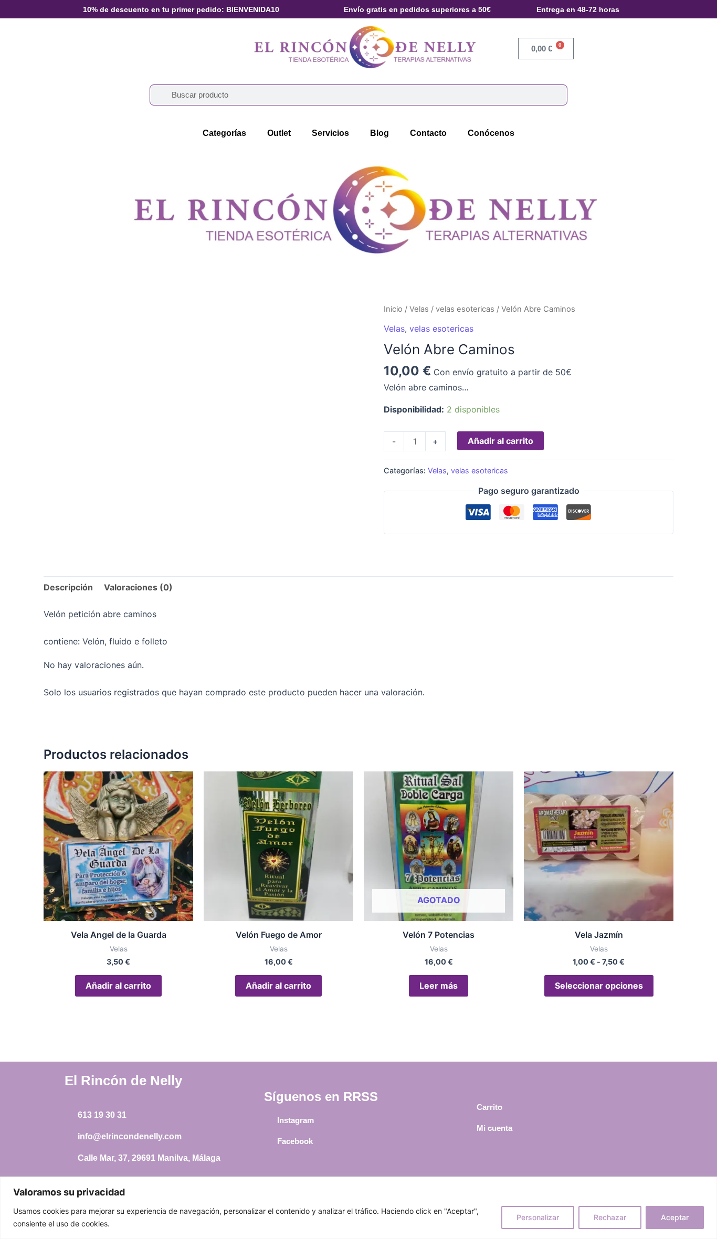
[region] (358, 1208)
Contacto (428, 133)
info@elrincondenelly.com (130, 1136)
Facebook (295, 1141)
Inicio (393, 309)
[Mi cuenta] (468, 1128)
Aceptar (675, 1217)
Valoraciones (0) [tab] (138, 587)
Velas (419, 309)
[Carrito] (468, 1107)
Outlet (279, 133)
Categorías (224, 133)
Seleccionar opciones (599, 985)
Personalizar (537, 1217)
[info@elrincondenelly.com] (70, 1136)
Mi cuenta (494, 1128)
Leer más (438, 985)
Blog (379, 133)
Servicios (330, 133)
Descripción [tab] (68, 587)
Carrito (489, 1107)
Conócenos (491, 133)
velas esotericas (465, 309)
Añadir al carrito (500, 441)
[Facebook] (269, 1141)
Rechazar (610, 1217)
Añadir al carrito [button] (118, 985)
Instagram (295, 1120)
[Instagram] (269, 1120)
